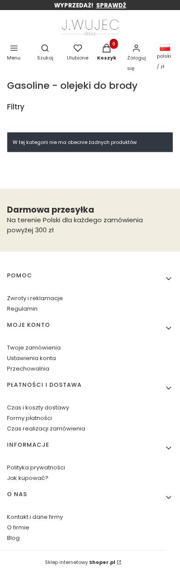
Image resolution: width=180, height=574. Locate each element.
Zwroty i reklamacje (35, 298)
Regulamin (22, 308)
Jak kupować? (27, 478)
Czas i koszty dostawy (38, 407)
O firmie (18, 527)
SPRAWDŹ (111, 5)
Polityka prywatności (36, 467)
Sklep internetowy (80, 562)
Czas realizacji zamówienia (46, 428)
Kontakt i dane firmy (35, 517)
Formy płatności (29, 418)
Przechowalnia (28, 368)
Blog (13, 538)
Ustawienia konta (31, 358)
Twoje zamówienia (34, 347)
